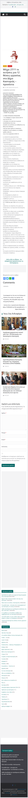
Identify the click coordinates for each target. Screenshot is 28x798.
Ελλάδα (3, 663)
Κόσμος (3, 678)
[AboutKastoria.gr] (3, 14)
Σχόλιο (4, 413)
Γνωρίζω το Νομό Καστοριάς (8, 656)
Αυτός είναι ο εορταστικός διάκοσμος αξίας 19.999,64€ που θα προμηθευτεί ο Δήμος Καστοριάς (14, 307)
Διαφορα (4, 661)
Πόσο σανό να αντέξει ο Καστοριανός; (11, 602)
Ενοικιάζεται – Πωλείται (7, 666)
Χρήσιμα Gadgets (6, 706)
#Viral (3, 630)
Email (3, 439)
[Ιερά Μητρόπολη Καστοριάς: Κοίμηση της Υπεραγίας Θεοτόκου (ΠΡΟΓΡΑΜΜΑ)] (14, 345)
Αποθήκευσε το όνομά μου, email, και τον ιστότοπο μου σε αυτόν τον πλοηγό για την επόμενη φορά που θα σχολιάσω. (13, 458)
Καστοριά (10, 66)
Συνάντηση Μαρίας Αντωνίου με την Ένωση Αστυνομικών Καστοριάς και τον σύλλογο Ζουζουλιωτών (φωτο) (14, 390)
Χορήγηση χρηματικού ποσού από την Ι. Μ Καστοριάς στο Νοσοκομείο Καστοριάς (13, 334)
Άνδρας (3, 647)
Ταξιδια (3, 697)
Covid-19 (4, 640)
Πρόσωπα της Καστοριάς (7, 689)
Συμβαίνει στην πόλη (7, 692)
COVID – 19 (4, 637)
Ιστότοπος (4, 446)
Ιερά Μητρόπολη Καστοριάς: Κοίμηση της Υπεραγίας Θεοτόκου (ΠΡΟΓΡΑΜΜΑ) (12, 361)
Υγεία (3, 704)
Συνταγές (4, 694)
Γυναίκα (3, 659)
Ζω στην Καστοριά (6, 670)
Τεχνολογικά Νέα (6, 701)
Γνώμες (3, 654)
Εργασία (5, 66)
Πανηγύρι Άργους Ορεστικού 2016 (10, 687)
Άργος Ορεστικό (5, 649)
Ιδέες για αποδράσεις (7, 673)
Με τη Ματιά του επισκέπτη (8, 680)
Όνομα (4, 433)
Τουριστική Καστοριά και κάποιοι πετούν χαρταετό (14, 620)
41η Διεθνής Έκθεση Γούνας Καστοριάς (11, 635)
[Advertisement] (14, 35)
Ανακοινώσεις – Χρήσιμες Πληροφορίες (11, 644)
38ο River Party (5, 633)
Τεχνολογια (4, 699)
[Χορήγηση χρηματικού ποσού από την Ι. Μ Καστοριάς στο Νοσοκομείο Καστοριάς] (14, 318)
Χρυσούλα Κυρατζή (14, 87)
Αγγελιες (4, 642)
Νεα (3, 682)
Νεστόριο (4, 685)
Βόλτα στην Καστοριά (7, 652)
